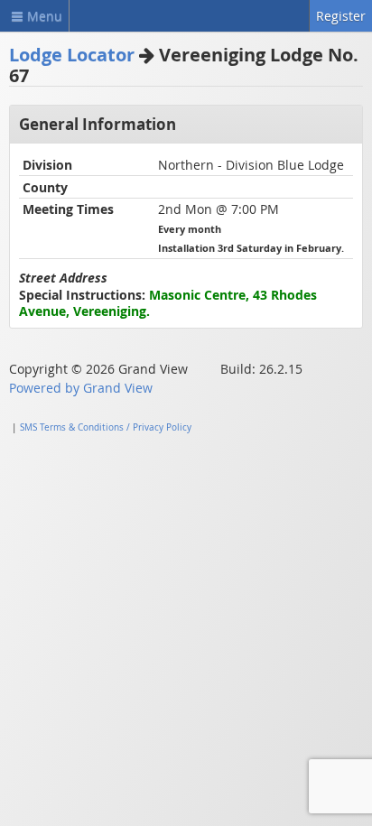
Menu (44, 15)
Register (341, 15)
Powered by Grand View (81, 387)
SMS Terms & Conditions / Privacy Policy (105, 427)
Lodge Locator (72, 54)
